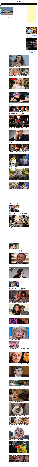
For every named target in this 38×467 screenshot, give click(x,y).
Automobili (20, 3)
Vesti (4, 3)
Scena (14, 3)
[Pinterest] (0, 10)
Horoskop (35, 3)
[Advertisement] (31, 14)
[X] (0, 4)
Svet (12, 3)
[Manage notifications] (36, 465)
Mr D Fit (24, 3)
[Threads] (0, 6)
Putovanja (29, 3)
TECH (32, 3)
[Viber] (0, 7)
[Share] (0, 13)
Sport (10, 3)
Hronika (7, 3)
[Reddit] (0, 9)
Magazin (17, 3)
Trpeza (26, 3)
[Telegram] (0, 11)
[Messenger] (0, 3)
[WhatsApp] (0, 8)
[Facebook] (0, 2)
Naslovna (2, 3)
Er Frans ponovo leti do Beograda (5, 16)
